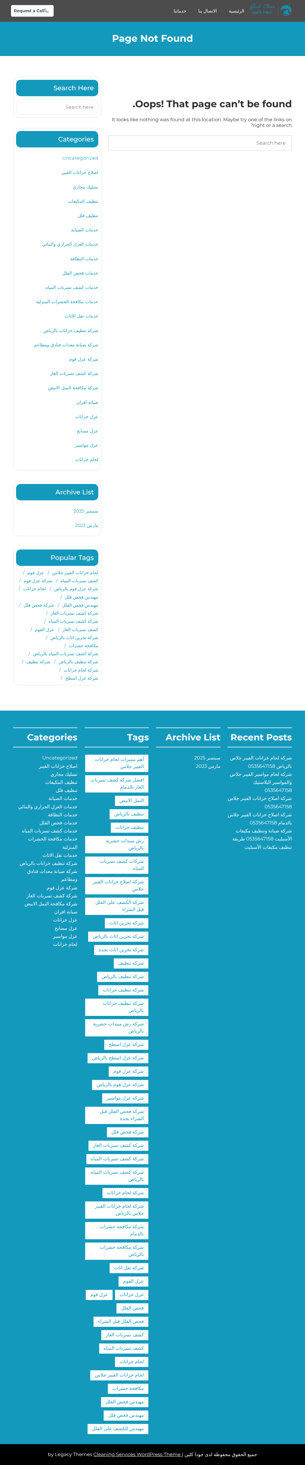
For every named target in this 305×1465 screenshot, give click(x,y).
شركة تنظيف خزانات (123, 990)
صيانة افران (87, 402)
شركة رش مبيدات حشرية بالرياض (118, 1027)
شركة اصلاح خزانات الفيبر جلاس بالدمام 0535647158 (260, 819)
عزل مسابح (87, 431)
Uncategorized (80, 158)
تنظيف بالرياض (129, 814)
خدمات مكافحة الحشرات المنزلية (67, 301)
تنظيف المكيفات (83, 201)
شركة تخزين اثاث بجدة (121, 950)
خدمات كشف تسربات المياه (72, 287)
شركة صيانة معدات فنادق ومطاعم (66, 345)
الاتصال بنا (207, 11)
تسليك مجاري (85, 187)
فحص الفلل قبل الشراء (121, 1321)
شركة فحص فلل (39, 605)
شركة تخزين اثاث (126, 923)
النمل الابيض (131, 801)
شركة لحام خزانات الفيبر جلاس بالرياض (119, 1210)
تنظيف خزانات (129, 827)
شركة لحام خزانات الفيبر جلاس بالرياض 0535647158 (261, 762)
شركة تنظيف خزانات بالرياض (70, 330)
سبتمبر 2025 (86, 511)
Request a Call (29, 10)
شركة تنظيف (38, 661)
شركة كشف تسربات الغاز (74, 373)
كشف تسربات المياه (79, 580)
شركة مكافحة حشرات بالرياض (122, 1251)
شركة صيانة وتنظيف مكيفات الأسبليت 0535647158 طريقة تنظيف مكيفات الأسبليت (262, 839)
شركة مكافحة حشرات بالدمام (122, 1230)
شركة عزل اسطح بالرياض (118, 1058)
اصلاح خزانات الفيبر (80, 172)
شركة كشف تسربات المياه (73, 621)
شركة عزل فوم (83, 359)
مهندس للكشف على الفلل (118, 1429)
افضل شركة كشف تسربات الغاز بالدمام (117, 783)
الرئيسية (236, 11)
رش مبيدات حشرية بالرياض (125, 844)
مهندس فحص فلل (81, 597)
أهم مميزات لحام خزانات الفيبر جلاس (119, 763)
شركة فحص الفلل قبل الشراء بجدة (122, 1115)
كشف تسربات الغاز (80, 629)
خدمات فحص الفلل (80, 273)
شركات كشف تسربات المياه (121, 865)
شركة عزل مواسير (125, 1098)
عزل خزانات (86, 416)
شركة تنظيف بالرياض (78, 661)
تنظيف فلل (88, 215)
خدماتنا (180, 11)
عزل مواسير (86, 445)
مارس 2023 (86, 525)
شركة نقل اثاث (129, 1268)
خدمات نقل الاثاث (81, 316)
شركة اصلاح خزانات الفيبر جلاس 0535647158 (260, 802)
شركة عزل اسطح (81, 678)
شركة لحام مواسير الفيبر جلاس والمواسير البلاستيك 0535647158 (261, 782)
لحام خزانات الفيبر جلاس (75, 572)
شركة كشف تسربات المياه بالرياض (65, 653)
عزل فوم (35, 572)
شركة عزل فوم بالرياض (76, 588)
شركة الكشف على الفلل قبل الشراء (119, 906)
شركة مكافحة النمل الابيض (73, 387)
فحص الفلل (132, 1308)
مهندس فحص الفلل (80, 605)
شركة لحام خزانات (80, 670)
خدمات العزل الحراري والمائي (70, 244)
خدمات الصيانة (84, 230)
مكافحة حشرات (83, 645)
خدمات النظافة (84, 258)
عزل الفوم (44, 629)
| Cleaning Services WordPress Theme (138, 1455)
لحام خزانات (86, 459)
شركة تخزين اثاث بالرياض (74, 637)
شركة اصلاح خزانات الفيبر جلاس (118, 885)
